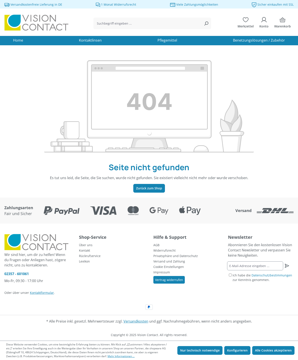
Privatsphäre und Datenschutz (175, 256)
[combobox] (147, 23)
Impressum (161, 272)
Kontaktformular (42, 293)
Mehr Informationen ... (121, 356)
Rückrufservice (90, 256)
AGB (156, 245)
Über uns (85, 245)
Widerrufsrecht (164, 250)
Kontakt (84, 250)
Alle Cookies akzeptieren (273, 350)
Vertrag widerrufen (169, 280)
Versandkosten (135, 321)
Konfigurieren (237, 350)
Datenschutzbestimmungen (272, 275)
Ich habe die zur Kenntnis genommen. (262, 277)
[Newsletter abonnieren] (287, 265)
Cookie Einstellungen (168, 267)
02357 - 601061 (16, 273)
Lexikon (84, 261)
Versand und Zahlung (169, 261)
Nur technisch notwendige (200, 350)
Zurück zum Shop (149, 188)
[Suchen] (206, 23)
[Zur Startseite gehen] (37, 23)
